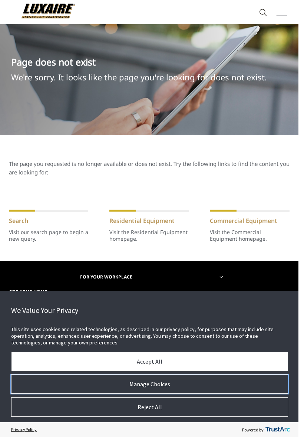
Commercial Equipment (243, 220)
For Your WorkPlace (106, 277)
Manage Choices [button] (149, 384)
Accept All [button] (149, 361)
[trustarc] (278, 429)
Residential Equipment (142, 220)
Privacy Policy (24, 429)
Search (18, 220)
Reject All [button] (150, 407)
